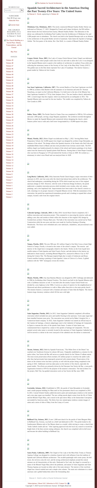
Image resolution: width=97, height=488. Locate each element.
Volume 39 (9, 89)
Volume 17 (9, 151)
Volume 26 (9, 126)
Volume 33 (9, 106)
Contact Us (62, 483)
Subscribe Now (14, 20)
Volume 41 (9, 83)
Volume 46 (9, 69)
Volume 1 (9, 197)
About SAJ (41, 483)
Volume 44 (54, 14)
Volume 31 (9, 111)
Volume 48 (9, 63)
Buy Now (14, 52)
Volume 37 (9, 94)
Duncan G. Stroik (35, 14)
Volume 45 (9, 71)
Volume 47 (9, 66)
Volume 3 (9, 191)
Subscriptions (32, 483)
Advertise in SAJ (52, 483)
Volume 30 (9, 114)
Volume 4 (9, 188)
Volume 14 (9, 160)
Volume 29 (9, 117)
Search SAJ (14, 7)
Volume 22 (9, 137)
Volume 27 (9, 123)
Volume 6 (9, 183)
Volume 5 (9, 186)
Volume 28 (9, 120)
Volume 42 (9, 80)
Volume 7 (9, 180)
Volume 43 (9, 77)
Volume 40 (9, 86)
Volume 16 (9, 154)
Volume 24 (9, 131)
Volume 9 (9, 174)
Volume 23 (9, 134)
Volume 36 (9, 97)
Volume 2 (9, 194)
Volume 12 (9, 166)
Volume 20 (9, 143)
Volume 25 (9, 129)
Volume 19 (9, 146)
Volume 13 (9, 163)
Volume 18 (9, 148)
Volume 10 (9, 171)
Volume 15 (9, 157)
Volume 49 (9, 60)
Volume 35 (9, 100)
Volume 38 (9, 91)
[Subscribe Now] (14, 25)
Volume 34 (9, 103)
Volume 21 (9, 140)
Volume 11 (9, 168)
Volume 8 (9, 177)
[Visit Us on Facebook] (68, 483)
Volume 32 (9, 109)
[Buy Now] (14, 44)
